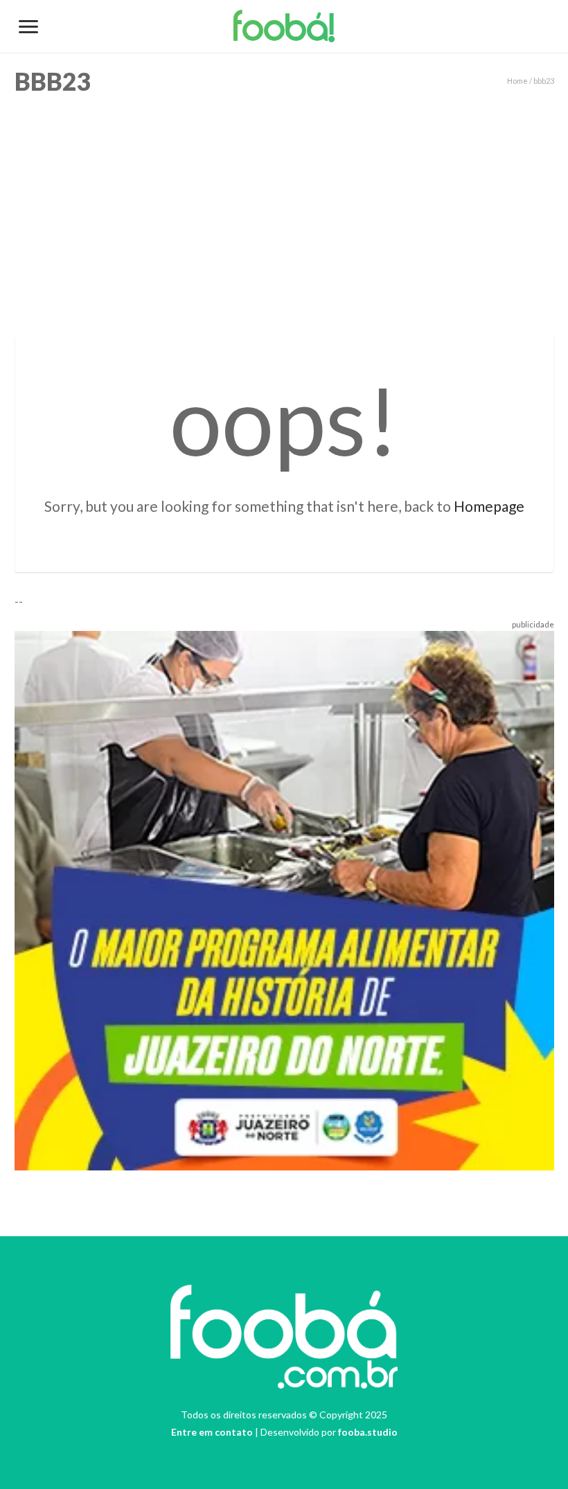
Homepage (489, 506)
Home (517, 80)
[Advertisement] (284, 212)
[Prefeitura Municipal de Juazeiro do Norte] (284, 899)
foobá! (284, 30)
